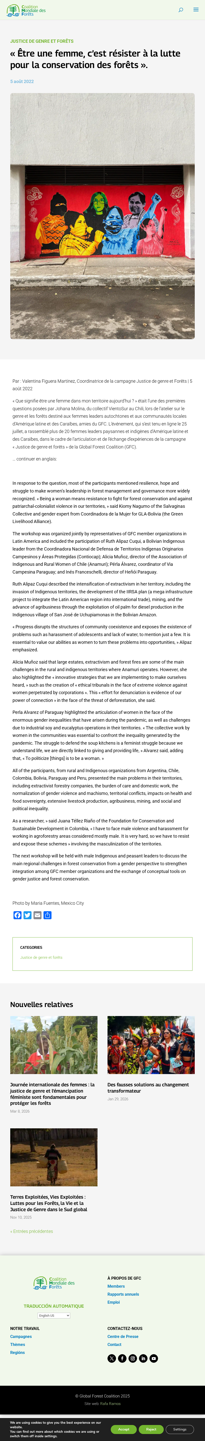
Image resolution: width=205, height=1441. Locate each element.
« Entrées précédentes (31, 1231)
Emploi (114, 1302)
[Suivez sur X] (112, 1358)
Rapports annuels (123, 1294)
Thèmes (17, 1344)
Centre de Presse (123, 1336)
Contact (114, 1344)
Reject (151, 1429)
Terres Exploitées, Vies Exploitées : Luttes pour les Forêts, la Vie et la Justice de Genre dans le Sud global (48, 1203)
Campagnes (21, 1336)
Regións (17, 1352)
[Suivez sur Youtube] (154, 1358)
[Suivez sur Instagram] (132, 1358)
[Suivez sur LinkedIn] (143, 1358)
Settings (179, 1429)
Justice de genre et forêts (42, 41)
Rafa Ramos (110, 1403)
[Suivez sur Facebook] (122, 1358)
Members (116, 1286)
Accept (123, 1429)
